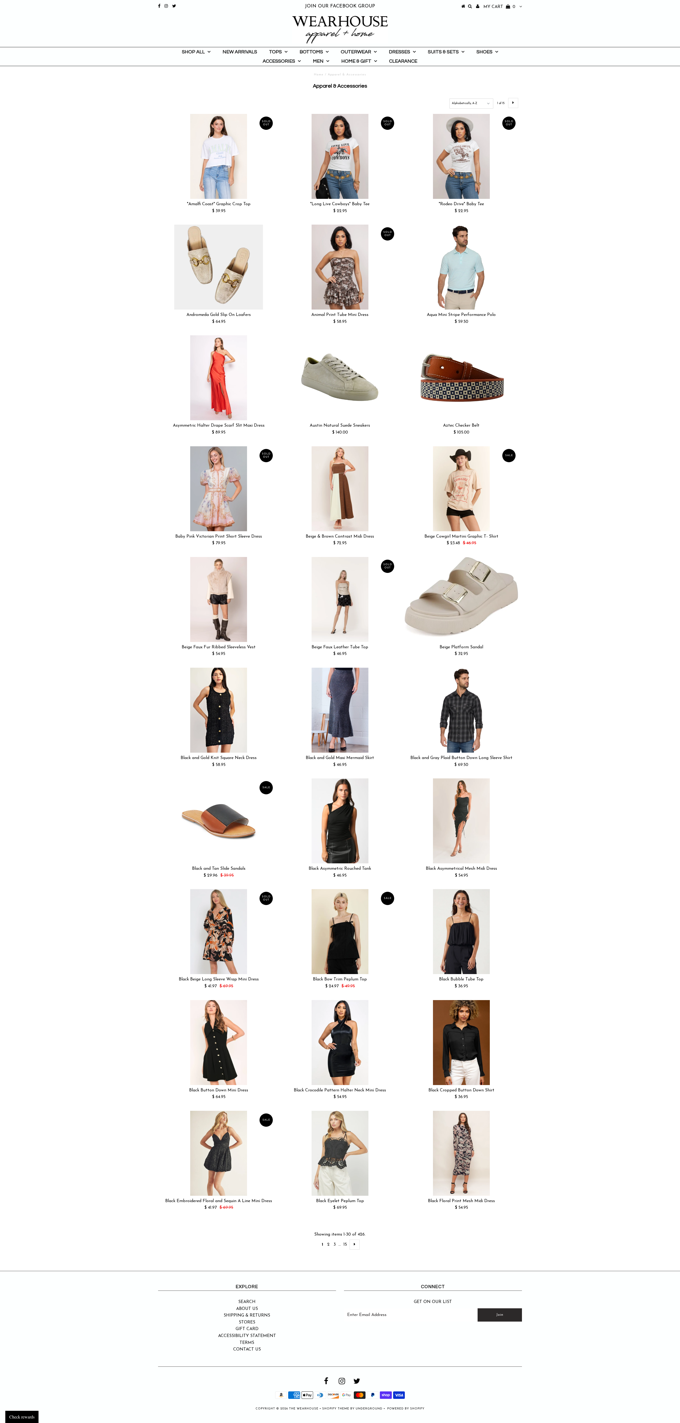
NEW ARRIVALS (240, 51)
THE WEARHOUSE (303, 1408)
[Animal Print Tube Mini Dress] (340, 267)
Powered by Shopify (405, 1408)
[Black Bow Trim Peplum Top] (340, 931)
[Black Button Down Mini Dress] (218, 1042)
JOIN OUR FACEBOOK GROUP (340, 6)
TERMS (247, 1343)
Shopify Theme (335, 1408)
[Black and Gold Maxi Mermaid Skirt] (340, 710)
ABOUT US (247, 1309)
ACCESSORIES (279, 61)
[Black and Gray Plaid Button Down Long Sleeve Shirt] (461, 710)
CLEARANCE (403, 61)
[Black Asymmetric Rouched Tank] (340, 820)
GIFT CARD (247, 1329)
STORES (247, 1322)
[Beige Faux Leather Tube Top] (340, 599)
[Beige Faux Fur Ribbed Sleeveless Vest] (218, 599)
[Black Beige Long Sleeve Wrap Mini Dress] (218, 931)
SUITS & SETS (443, 51)
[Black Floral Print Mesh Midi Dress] (461, 1153)
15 (345, 1244)
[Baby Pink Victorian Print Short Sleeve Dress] (218, 488)
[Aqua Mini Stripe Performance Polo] (461, 267)
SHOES (484, 51)
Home (319, 74)
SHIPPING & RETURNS (247, 1315)
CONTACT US (247, 1349)
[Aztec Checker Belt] (461, 377)
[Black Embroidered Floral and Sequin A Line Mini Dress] (218, 1153)
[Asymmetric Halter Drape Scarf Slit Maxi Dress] (218, 377)
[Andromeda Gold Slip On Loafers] (218, 267)
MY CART (499, 7)
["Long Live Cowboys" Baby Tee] (340, 156)
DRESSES (399, 51)
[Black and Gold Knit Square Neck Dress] (218, 710)
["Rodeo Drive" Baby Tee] (461, 156)
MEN (318, 61)
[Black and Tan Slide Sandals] (218, 820)
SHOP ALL (193, 51)
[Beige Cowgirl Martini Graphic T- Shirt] (461, 488)
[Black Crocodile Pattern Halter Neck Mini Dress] (340, 1042)
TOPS (275, 51)
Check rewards (22, 1417)
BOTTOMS (311, 51)
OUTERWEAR (356, 51)
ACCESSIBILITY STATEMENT (247, 1336)
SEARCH (247, 1302)
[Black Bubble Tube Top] (461, 931)
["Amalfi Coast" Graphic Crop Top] (218, 156)
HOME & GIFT (356, 61)
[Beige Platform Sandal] (461, 597)
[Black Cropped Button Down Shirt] (461, 1042)
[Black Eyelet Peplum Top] (340, 1153)
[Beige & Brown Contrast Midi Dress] (340, 488)
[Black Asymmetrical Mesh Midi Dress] (461, 820)
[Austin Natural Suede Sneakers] (340, 377)
